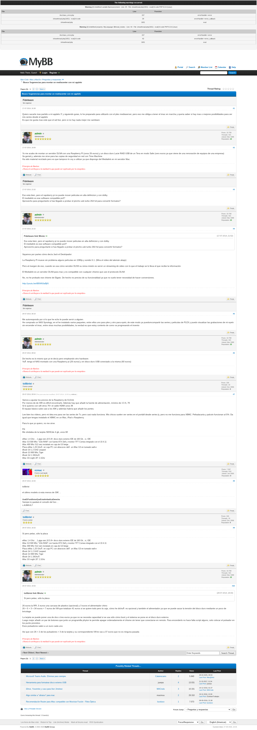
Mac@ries (210, 677)
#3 (234, 189)
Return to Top (46, 722)
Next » (42, 89)
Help (234, 67)
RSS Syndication (96, 722)
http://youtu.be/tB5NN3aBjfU (35, 283)
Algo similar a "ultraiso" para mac (40, 695)
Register (53, 73)
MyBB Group (50, 727)
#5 (234, 314)
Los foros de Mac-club (30, 722)
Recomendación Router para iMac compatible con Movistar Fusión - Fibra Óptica (61, 702)
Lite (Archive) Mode (61, 722)
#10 (233, 586)
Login (44, 73)
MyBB (31, 727)
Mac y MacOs (35, 80)
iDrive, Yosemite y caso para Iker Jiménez (44, 689)
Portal (180, 67)
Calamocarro (160, 676)
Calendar (222, 67)
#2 (234, 147)
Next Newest (41, 653)
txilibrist (27, 383)
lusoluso (160, 702)
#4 (234, 229)
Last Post (202, 677)
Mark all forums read (79, 722)
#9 (234, 528)
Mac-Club (24, 80)
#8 (234, 481)
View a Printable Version (32, 709)
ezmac (38, 470)
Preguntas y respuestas (51, 80)
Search (192, 67)
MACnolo (161, 689)
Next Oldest (28, 653)
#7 (234, 394)
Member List (206, 67)
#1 (234, 108)
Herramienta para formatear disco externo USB (46, 682)
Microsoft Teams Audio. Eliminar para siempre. (46, 676)
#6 (234, 353)
